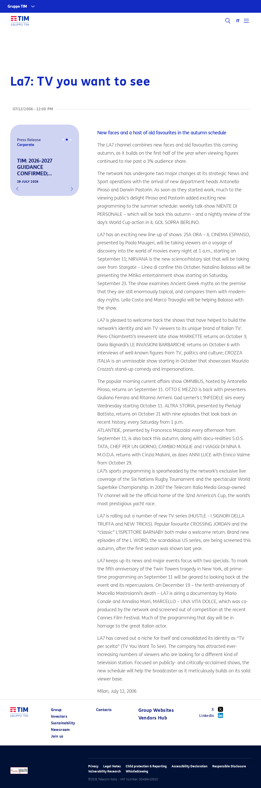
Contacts (104, 710)
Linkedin (206, 716)
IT (238, 21)
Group (56, 710)
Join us (57, 736)
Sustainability (63, 723)
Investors (59, 716)
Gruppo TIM (17, 6)
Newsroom (60, 730)
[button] (17, 189)
